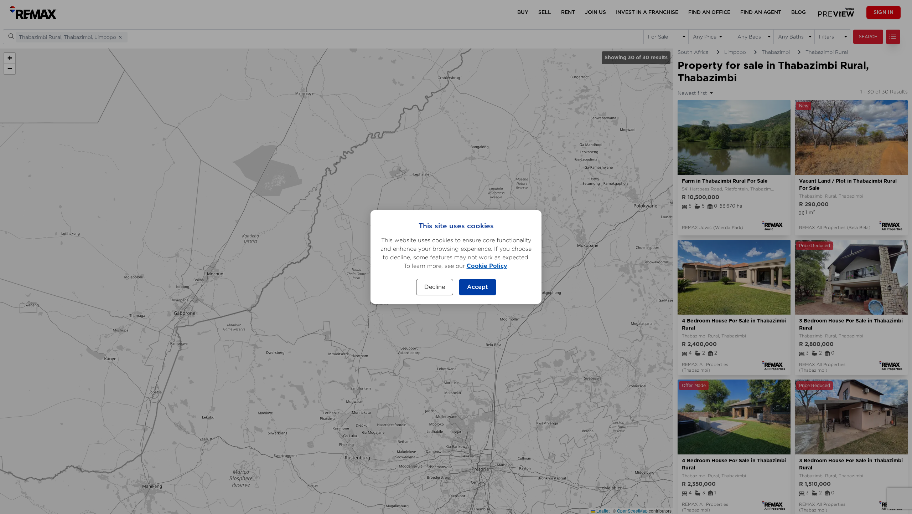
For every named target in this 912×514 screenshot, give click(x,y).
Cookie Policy (487, 266)
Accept (477, 287)
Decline (434, 287)
